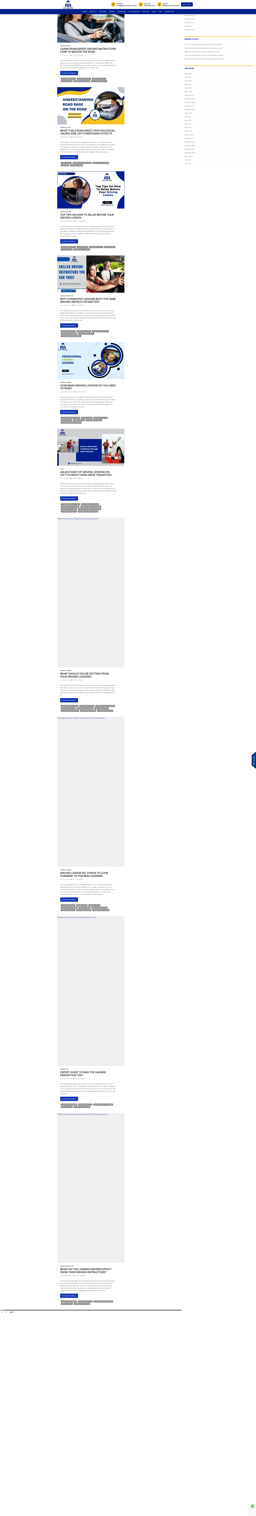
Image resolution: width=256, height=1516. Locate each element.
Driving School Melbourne (82, 163)
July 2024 (187, 160)
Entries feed (6, 22)
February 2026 (189, 95)
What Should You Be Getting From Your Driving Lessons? (84, 675)
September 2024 (190, 153)
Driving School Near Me (82, 81)
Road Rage (65, 165)
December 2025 (190, 99)
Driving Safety (66, 163)
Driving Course (82, 247)
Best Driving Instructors (90, 504)
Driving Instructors (68, 708)
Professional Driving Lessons (71, 422)
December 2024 (190, 142)
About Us (92, 11)
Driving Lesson (110, 247)
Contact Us (169, 11)
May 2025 (188, 124)
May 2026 (188, 84)
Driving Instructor (66, 296)
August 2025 (189, 113)
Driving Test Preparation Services (89, 509)
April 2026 (188, 88)
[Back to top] (252, 1513)
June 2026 (188, 81)
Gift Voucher (134, 11)
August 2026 (189, 73)
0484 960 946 (149, 5)
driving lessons (95, 905)
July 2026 (188, 77)
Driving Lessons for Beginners (90, 506)
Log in (4, 20)
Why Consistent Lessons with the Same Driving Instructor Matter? (88, 300)
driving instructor (99, 79)
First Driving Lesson (101, 708)
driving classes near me (69, 1104)
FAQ (160, 11)
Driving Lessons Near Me (69, 907)
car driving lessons (68, 905)
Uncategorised (189, 30)
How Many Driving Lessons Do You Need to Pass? (88, 387)
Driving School (65, 46)
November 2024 (190, 145)
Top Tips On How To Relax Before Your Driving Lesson (87, 216)
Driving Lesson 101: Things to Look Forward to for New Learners (84, 874)
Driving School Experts (100, 331)
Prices (111, 11)
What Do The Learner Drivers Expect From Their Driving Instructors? (86, 1270)
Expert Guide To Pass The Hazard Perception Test (83, 1073)
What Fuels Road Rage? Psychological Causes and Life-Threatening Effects (87, 132)
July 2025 (188, 117)
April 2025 (188, 127)
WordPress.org (7, 27)
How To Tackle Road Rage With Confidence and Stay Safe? (203, 44)
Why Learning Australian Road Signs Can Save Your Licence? (204, 48)
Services (102, 11)
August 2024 (188, 156)
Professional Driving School (71, 336)
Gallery (145, 11)
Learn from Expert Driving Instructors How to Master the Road (88, 50)
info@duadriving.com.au (126, 5)
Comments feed (7, 25)
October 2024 (189, 149)
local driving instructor (70, 711)
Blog (154, 11)
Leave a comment (77, 55)
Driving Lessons (65, 212)
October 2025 (189, 106)
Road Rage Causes (76, 165)
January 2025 (189, 138)
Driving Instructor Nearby (70, 506)
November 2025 (190, 102)
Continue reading (70, 73)
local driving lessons (88, 711)
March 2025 (188, 131)
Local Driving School (99, 81)
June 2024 (188, 163)
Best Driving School (68, 79)
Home (84, 11)
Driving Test (64, 1069)
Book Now (187, 4)
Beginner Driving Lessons (70, 706)
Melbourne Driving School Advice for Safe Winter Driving (202, 52)
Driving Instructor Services (105, 706)
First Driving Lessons (84, 910)
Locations (121, 11)
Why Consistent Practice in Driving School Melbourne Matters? (204, 59)
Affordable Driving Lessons (70, 418)
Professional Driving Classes (88, 511)
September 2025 (190, 109)
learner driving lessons (101, 910)
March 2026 (188, 91)
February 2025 (189, 135)
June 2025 (188, 120)
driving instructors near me (103, 1104)
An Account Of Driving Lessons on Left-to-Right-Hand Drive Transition (85, 473)
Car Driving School (84, 79)
